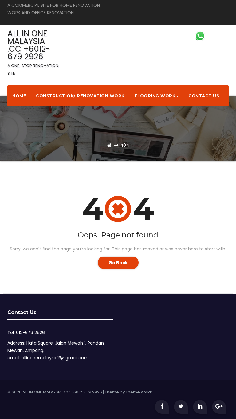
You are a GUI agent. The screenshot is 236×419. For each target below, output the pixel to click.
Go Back (118, 263)
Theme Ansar (139, 392)
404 (124, 145)
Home (19, 95)
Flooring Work (155, 95)
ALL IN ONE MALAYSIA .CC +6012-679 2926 (32, 52)
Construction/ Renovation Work (80, 95)
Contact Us (203, 95)
